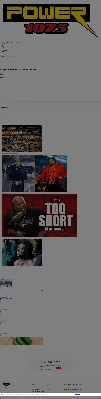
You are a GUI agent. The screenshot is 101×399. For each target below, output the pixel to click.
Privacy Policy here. (42, 394)
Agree (77, 394)
